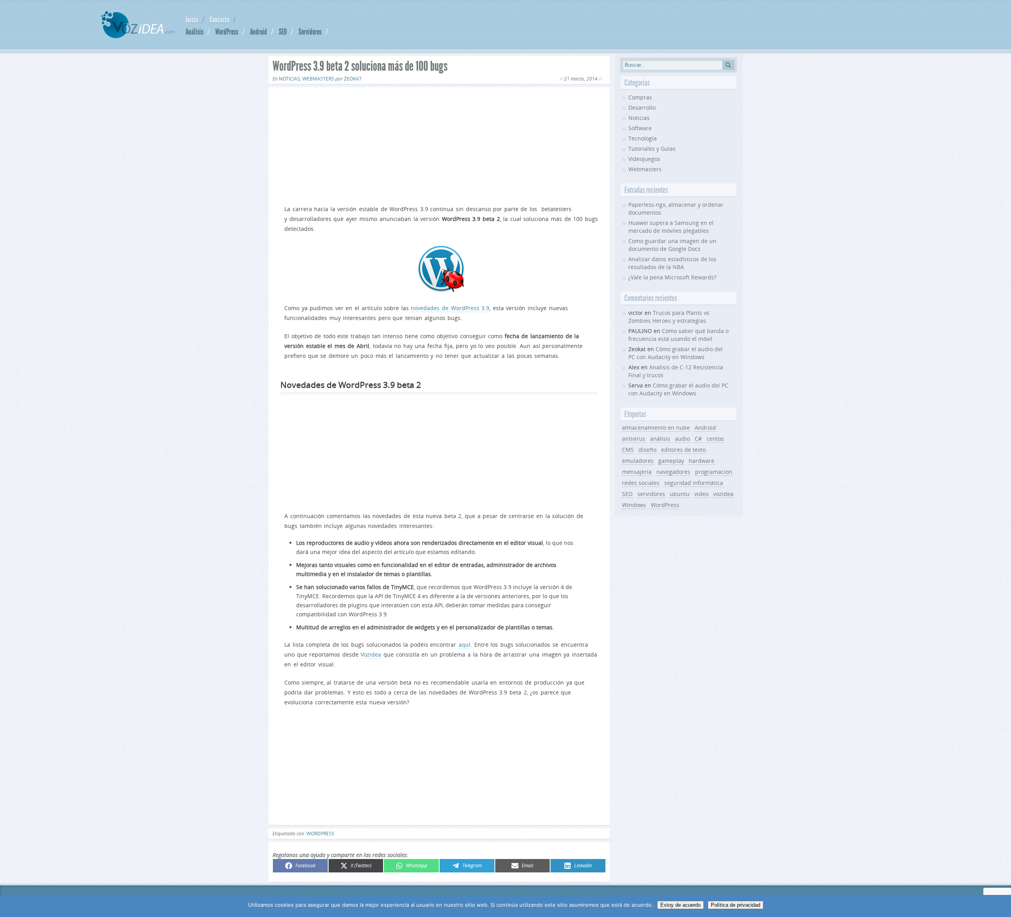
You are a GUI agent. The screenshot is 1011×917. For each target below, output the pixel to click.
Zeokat (353, 78)
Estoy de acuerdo (680, 905)
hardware (701, 460)
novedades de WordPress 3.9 (450, 308)
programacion (713, 471)
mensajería (637, 471)
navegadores (673, 471)
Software (640, 128)
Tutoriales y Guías (652, 148)
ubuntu (680, 494)
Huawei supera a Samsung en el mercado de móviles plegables (671, 226)
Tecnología (642, 138)
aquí (464, 644)
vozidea (723, 494)
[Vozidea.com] (138, 36)
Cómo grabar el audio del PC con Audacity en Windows (675, 353)
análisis (660, 438)
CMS (628, 449)
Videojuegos (644, 159)
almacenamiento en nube (656, 427)
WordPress (226, 31)
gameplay (671, 460)
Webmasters (318, 78)
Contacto (219, 19)
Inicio (192, 19)
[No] (1001, 906)
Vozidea (371, 654)
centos (715, 438)
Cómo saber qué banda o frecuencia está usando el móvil (678, 334)
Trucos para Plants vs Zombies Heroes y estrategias (668, 316)
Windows (634, 505)
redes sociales (641, 483)
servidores (651, 494)
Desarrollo (642, 107)
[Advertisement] (439, 144)
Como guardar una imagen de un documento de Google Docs (672, 245)
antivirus (633, 438)
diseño (647, 449)
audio (682, 438)
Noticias (289, 78)
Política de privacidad (735, 905)
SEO (283, 31)
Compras (640, 97)
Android (258, 31)
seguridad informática (693, 483)
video (701, 494)
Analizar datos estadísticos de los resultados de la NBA (672, 263)
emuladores (638, 460)
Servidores (310, 31)
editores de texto (683, 449)
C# (698, 438)
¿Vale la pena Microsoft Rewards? (672, 277)
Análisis (194, 31)
